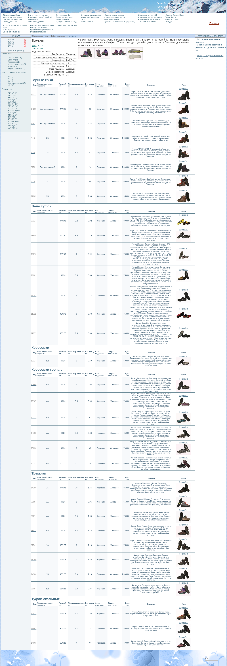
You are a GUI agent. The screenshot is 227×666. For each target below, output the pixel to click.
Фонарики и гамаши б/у (91, 15)
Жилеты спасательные (114, 15)
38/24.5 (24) (13, 108)
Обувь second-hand (40, 36)
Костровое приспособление (15, 25)
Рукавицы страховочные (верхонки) (119, 22)
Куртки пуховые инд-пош (14, 17)
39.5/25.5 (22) (14, 111)
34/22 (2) (11, 100)
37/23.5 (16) (13, 106)
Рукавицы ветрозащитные (41, 30)
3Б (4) (10, 81)
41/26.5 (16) (13, 115)
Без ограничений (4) (17, 83)
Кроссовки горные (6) (17, 64)
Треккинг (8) (13, 66)
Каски (83, 19)
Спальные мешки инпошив (150, 17)
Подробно (183, 89)
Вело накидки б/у (111, 19)
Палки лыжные (62, 19)
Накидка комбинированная (42, 25)
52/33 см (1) (13, 128)
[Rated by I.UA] (211, 659)
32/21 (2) (11, 95)
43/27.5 (11, 42)
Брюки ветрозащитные (67, 25)
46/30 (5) (11, 126)
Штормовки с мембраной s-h (40, 17)
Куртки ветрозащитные (38, 15)
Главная (214, 23)
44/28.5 (11, 40)
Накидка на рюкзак (38, 27)
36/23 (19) (12, 102)
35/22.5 (11, 44)
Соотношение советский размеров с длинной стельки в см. (210, 47)
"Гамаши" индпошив (147, 22)
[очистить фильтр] (16, 50)
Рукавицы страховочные (149, 19)
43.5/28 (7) (12, 119)
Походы (168, 22)
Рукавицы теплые (38, 32)
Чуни (5, 27)
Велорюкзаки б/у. (63, 15)
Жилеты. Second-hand (175, 15)
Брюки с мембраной (11, 32)
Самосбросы (170, 17)
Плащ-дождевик (10, 22)
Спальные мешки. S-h (147, 15)
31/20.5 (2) (12, 93)
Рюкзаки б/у (33, 19)
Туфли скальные (58, 36)
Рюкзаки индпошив (36, 22)
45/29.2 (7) (12, 123)
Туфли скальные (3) (16, 68)
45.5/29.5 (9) (13, 121)
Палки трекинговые (64, 17)
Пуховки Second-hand (12, 19)
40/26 (10, 46)
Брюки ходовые (172, 19)
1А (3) (10, 76)
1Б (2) (10, 79)
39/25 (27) (12, 113)
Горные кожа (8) (15, 58)
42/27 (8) (11, 117)
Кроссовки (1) (14, 62)
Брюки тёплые (87, 22)
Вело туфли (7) (14, 60)
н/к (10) (11, 85)
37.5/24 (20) (13, 104)
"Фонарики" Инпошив (90, 17)
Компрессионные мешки (114, 17)
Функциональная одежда (67, 22)
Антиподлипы (9, 30)
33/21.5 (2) (12, 98)
